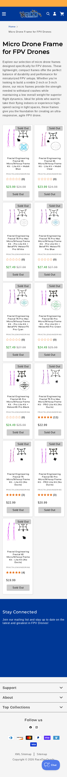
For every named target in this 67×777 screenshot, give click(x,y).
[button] (3, 14)
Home (12, 26)
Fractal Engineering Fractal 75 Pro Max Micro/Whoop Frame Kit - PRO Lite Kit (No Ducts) (50, 401)
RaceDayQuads (44, 759)
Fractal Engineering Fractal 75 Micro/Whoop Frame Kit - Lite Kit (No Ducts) (18, 479)
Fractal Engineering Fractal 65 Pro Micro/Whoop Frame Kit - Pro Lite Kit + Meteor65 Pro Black (18, 401)
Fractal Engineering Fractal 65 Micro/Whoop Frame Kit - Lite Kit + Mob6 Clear (50, 163)
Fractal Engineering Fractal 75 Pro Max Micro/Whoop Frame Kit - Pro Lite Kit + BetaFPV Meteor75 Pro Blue (50, 242)
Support (9, 688)
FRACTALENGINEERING (18, 174)
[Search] (48, 14)
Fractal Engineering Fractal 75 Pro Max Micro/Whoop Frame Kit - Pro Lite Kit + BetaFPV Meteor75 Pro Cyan (18, 323)
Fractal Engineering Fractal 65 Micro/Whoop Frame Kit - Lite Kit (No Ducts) (18, 557)
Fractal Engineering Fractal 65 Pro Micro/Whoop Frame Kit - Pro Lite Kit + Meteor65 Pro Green (50, 321)
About (8, 697)
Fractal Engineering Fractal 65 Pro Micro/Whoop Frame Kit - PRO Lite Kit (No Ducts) (50, 479)
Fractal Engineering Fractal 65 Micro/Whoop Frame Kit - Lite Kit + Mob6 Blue (18, 163)
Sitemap (42, 754)
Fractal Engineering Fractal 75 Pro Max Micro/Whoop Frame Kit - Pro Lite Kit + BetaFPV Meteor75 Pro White (18, 242)
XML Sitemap (23, 754)
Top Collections (16, 707)
